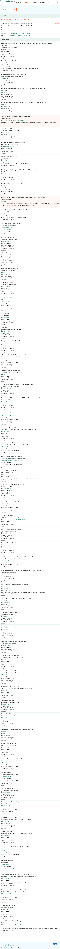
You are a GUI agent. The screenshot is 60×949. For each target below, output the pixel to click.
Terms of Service (22, 948)
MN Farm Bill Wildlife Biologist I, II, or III (13, 355)
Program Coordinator (7, 237)
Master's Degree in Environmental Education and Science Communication (23, 197)
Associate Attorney (7, 626)
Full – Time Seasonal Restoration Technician (14, 584)
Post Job (27, 2)
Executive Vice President (8, 905)
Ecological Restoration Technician (11, 341)
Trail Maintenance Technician (9, 268)
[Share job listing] (1, 29)
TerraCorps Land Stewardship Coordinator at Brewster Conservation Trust (23, 102)
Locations (13, 9)
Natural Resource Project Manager (11, 921)
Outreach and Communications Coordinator (14, 890)
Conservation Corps (13, 35)
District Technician (6, 714)
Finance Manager (6, 772)
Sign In (34, 2)
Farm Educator (5, 313)
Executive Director (6, 831)
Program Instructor (7, 128)
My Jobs (4, 15)
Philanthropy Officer (7, 788)
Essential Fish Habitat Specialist (11, 543)
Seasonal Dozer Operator (9, 427)
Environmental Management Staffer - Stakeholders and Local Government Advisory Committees (26, 44)
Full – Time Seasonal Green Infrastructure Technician (17, 598)
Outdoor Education (6, 298)
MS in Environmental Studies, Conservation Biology (16, 116)
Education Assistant (7, 860)
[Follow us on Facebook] (54, 944)
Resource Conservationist (8, 500)
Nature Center (27, 35)
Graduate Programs (45, 2)
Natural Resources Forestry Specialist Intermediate (16, 874)
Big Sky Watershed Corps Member (11, 529)
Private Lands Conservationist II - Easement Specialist (17, 384)
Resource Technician (7, 282)
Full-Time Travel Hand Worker (10, 224)
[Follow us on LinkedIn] (56, 944)
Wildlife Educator (6, 253)
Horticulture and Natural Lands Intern (12, 484)
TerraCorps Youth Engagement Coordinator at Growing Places (20, 170)
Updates (8, 948)
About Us (3, 948)
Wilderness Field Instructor (9, 817)
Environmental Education (14, 33)
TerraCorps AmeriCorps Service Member (13, 75)
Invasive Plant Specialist (8, 671)
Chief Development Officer (9, 443)
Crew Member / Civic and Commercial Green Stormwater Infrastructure (22, 398)
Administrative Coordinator (9, 743)
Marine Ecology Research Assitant (11, 456)
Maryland (10, 28)
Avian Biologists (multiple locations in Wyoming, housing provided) (21, 571)
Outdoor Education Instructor (10, 156)
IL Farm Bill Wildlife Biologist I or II (12, 655)
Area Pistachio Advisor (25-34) (10, 686)
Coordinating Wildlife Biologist (10, 370)
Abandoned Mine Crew (8, 700)
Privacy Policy (14, 948)
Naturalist (20, 35)
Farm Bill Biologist (6, 412)
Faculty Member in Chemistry (10, 802)
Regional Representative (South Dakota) (13, 759)
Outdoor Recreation (25, 33)
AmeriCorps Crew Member (9, 61)
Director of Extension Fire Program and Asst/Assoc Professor (19, 557)
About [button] (55, 2)
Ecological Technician (7, 515)
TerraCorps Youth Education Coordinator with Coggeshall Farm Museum (23, 88)
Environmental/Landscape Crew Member (13, 641)
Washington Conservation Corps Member (13, 142)
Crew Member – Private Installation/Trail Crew (15, 210)
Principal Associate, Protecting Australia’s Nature (16, 847)
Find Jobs (18, 2)
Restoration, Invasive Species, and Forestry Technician (17, 729)
